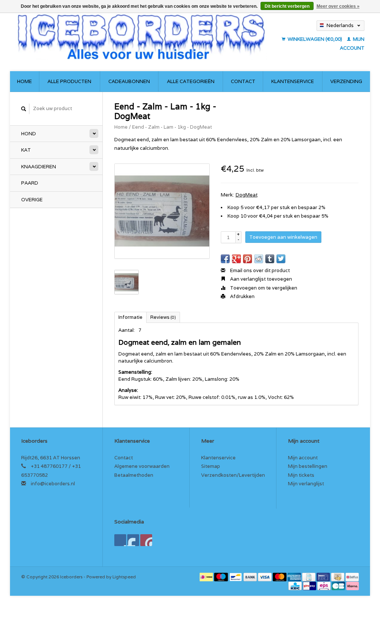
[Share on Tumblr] (269, 258)
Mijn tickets (301, 475)
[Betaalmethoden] (207, 577)
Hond (28, 133)
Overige (32, 199)
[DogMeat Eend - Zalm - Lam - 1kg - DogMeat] (162, 211)
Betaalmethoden (133, 475)
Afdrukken (242, 296)
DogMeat (247, 195)
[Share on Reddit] (258, 258)
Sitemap (210, 466)
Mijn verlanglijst (306, 483)
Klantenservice (292, 81)
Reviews (163, 317)
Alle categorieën (190, 81)
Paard (29, 183)
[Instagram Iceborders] (146, 540)
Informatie (130, 317)
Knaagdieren (38, 166)
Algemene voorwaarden (142, 466)
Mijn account (303, 458)
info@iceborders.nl (53, 483)
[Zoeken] (23, 108)
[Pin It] (247, 258)
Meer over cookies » (338, 6)
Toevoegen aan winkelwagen (283, 237)
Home (24, 81)
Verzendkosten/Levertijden (233, 475)
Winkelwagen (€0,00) (314, 39)
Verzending (346, 81)
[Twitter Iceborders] (133, 540)
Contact (243, 81)
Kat (26, 150)
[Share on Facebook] (225, 258)
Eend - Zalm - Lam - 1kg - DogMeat (172, 127)
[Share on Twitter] (280, 258)
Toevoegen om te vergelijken (263, 288)
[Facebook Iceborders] (120, 540)
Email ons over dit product (259, 270)
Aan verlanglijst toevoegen (260, 279)
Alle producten (69, 81)
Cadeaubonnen (129, 81)
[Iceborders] (141, 36)
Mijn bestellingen (307, 466)
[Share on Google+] (236, 258)
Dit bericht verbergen (287, 6)
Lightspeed (124, 576)
